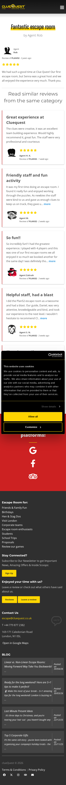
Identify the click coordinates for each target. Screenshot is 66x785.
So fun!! (13, 237)
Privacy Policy (37, 770)
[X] (11, 774)
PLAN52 (15, 58)
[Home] (13, 7)
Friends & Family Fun (14, 507)
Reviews (9, 599)
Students (7, 533)
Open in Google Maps (15, 643)
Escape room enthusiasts (17, 529)
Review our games (13, 546)
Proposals (8, 542)
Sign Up (9, 573)
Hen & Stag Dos (11, 516)
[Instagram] (18, 774)
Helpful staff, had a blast (29, 294)
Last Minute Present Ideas (18, 711)
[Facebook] (4, 774)
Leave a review (29, 599)
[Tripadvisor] (25, 774)
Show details (48, 406)
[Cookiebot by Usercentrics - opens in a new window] (48, 355)
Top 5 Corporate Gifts (16, 735)
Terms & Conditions (14, 770)
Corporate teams (12, 525)
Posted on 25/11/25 (58, 742)
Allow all (33, 416)
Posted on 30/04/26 (58, 666)
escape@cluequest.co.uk (17, 618)
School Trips (9, 538)
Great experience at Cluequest (25, 119)
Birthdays (7, 512)
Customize (31, 427)
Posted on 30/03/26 (58, 691)
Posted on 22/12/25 (58, 717)
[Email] (32, 774)
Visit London (9, 520)
